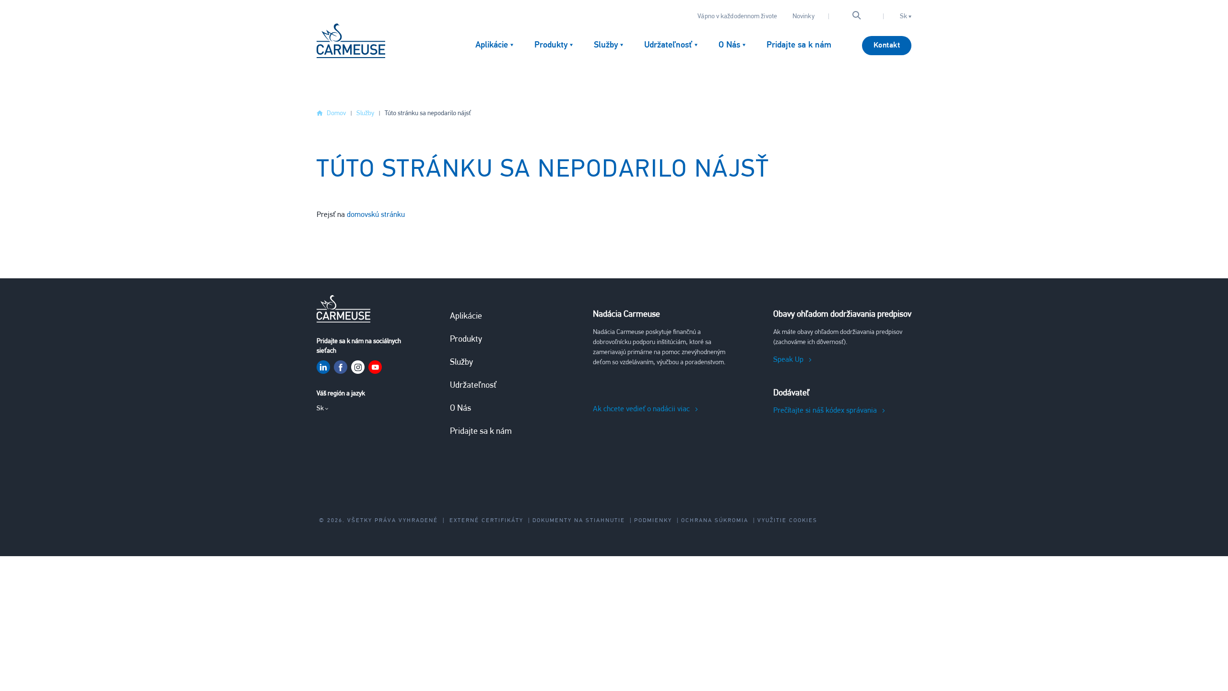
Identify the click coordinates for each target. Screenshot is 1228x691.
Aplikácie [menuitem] (491, 45)
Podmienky (653, 521)
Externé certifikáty (486, 521)
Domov (336, 113)
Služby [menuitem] (606, 45)
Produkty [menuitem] (550, 45)
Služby (365, 113)
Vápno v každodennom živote (737, 16)
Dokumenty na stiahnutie (578, 521)
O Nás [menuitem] (729, 45)
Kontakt (887, 45)
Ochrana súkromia (714, 521)
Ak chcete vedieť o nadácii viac (641, 409)
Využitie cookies (787, 521)
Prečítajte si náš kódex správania (825, 411)
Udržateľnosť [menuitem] (668, 45)
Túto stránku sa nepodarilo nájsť (428, 113)
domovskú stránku (376, 215)
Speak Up (788, 360)
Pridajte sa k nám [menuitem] (799, 45)
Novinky (803, 16)
